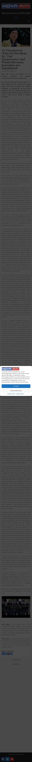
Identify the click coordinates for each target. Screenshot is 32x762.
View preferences (16, 390)
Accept (16, 386)
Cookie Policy (11, 393)
